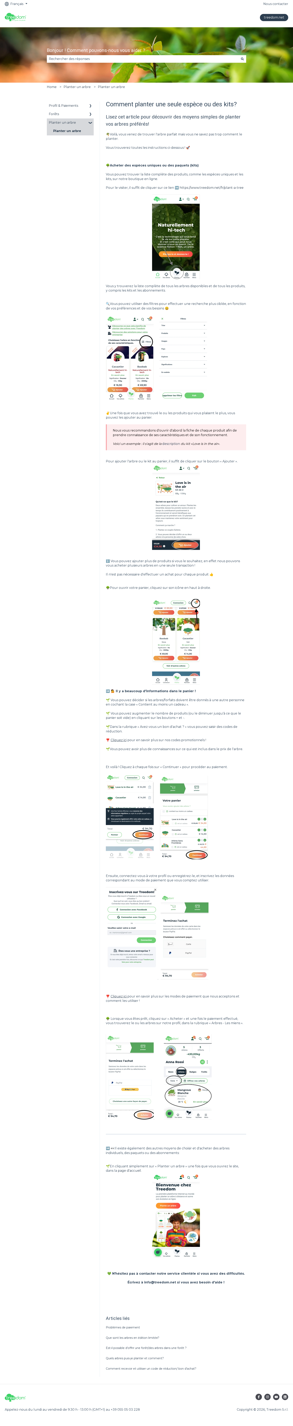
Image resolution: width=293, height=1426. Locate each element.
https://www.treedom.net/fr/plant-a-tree (212, 188)
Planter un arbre (77, 87)
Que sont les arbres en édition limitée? (132, 1338)
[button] (90, 106)
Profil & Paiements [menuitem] (63, 106)
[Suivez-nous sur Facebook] (259, 1397)
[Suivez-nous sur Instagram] (267, 1397)
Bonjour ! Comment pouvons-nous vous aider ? (96, 50)
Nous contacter (275, 4)
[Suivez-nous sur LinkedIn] (285, 1397)
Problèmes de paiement (123, 1327)
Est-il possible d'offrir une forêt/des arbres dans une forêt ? (146, 1348)
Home (52, 87)
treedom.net (274, 17)
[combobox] (143, 59)
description (171, 444)
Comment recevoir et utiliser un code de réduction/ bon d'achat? (151, 1368)
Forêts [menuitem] (54, 114)
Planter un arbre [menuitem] (62, 122)
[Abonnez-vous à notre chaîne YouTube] (276, 1397)
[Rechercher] (242, 59)
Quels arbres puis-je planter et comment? (135, 1358)
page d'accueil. (130, 1171)
